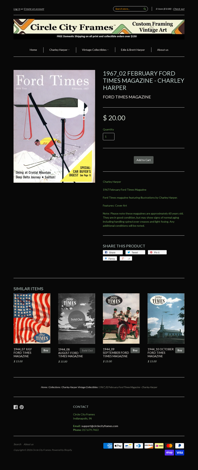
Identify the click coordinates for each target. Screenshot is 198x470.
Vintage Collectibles (94, 49)
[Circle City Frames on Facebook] (16, 407)
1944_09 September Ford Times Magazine (116, 352)
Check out (178, 9)
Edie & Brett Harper (133, 49)
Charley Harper (58, 49)
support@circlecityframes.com (99, 426)
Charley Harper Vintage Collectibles (79, 387)
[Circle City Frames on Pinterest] (22, 407)
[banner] (99, 29)
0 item (163, 9)
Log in (17, 9)
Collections (54, 387)
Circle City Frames (41, 449)
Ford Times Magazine (127, 96)
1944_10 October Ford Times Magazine (161, 352)
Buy (46, 350)
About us (162, 49)
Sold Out (87, 350)
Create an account (34, 9)
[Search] (145, 9)
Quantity (108, 129)
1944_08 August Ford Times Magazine (70, 353)
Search (17, 444)
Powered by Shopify (62, 449)
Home (33, 49)
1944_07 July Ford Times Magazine (23, 352)
